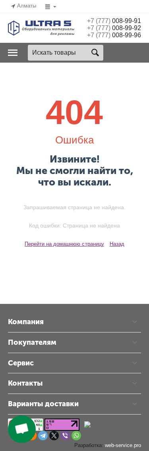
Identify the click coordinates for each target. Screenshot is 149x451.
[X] (54, 435)
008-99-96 (114, 35)
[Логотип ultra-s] (41, 28)
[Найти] (95, 53)
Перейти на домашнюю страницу (64, 244)
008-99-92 (114, 28)
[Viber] (65, 435)
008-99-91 (114, 20)
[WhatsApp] (76, 435)
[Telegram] (43, 435)
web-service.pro (123, 445)
